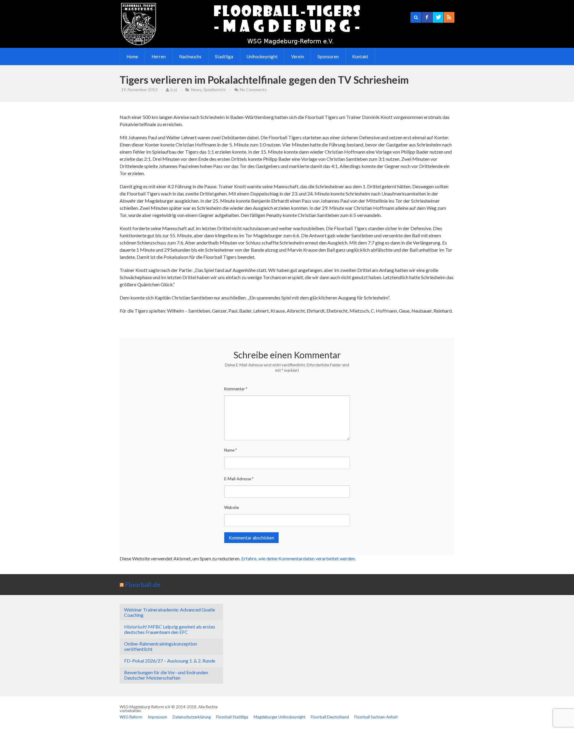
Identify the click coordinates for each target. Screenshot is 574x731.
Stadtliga (224, 56)
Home (132, 56)
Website (231, 507)
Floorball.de (143, 584)
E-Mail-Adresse (239, 478)
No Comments (253, 89)
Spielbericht (215, 89)
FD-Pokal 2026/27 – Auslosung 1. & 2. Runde (169, 660)
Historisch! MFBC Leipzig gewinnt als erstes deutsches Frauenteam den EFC (169, 629)
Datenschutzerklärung (191, 717)
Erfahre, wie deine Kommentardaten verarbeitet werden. (298, 558)
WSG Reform (131, 717)
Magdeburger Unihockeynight (279, 717)
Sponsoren (328, 56)
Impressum (157, 717)
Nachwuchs (190, 56)
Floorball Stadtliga (232, 717)
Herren (159, 56)
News (196, 89)
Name (230, 450)
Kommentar (235, 388)
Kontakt (360, 56)
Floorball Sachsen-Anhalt (376, 717)
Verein (297, 56)
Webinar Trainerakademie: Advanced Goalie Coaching (169, 612)
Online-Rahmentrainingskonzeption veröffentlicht (160, 646)
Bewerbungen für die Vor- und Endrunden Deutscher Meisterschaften (166, 674)
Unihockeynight (262, 56)
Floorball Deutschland (330, 717)
